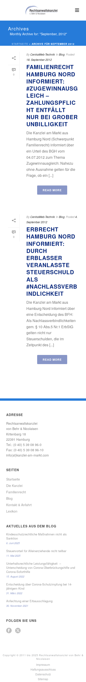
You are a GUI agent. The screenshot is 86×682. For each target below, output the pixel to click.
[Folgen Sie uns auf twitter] (18, 631)
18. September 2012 (39, 60)
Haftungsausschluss (43, 669)
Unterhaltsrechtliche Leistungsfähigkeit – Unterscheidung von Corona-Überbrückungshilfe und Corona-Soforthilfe (40, 567)
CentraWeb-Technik (42, 54)
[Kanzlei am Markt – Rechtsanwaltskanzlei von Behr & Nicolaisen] (43, 10)
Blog (62, 54)
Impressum (43, 664)
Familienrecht (16, 492)
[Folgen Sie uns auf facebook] (9, 631)
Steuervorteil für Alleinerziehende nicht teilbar (36, 551)
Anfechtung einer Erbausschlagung (29, 601)
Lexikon (11, 511)
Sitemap (43, 679)
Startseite (20, 44)
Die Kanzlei (14, 485)
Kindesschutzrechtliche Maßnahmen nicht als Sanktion (36, 536)
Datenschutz (43, 674)
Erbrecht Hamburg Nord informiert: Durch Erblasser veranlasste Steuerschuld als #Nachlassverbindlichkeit (51, 261)
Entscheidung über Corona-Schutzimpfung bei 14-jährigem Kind (39, 586)
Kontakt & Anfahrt (19, 505)
